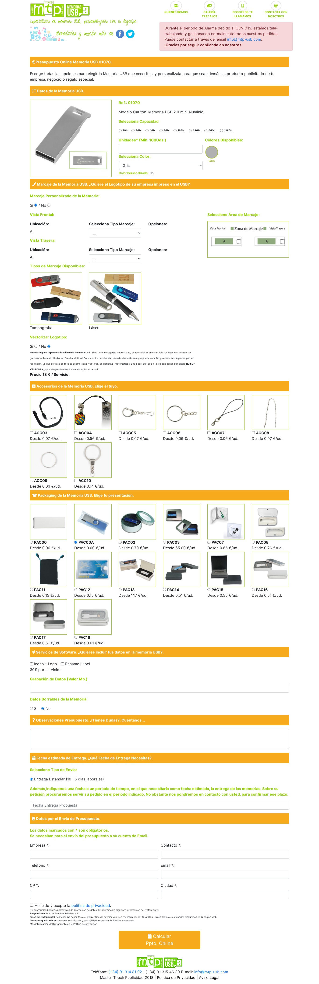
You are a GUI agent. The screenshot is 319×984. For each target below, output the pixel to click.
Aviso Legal (209, 977)
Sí (35, 708)
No (48, 708)
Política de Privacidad (176, 977)
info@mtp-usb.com (244, 39)
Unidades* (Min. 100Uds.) (142, 140)
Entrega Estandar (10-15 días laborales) (69, 779)
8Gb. (167, 130)
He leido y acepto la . (73, 905)
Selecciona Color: (135, 156)
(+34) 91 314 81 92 (125, 972)
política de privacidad (90, 905)
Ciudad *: (169, 885)
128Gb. (228, 130)
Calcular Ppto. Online (159, 940)
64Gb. (212, 130)
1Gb (125, 130)
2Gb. (139, 130)
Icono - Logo (45, 663)
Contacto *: (171, 845)
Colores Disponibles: (224, 140)
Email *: (167, 865)
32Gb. (196, 130)
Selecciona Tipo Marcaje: (112, 224)
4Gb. (153, 130)
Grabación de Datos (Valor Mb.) (59, 679)
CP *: (34, 885)
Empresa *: (39, 845)
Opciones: (157, 224)
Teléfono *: (39, 865)
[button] (176, 5)
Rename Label (77, 663)
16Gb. (181, 130)
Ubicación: (39, 224)
